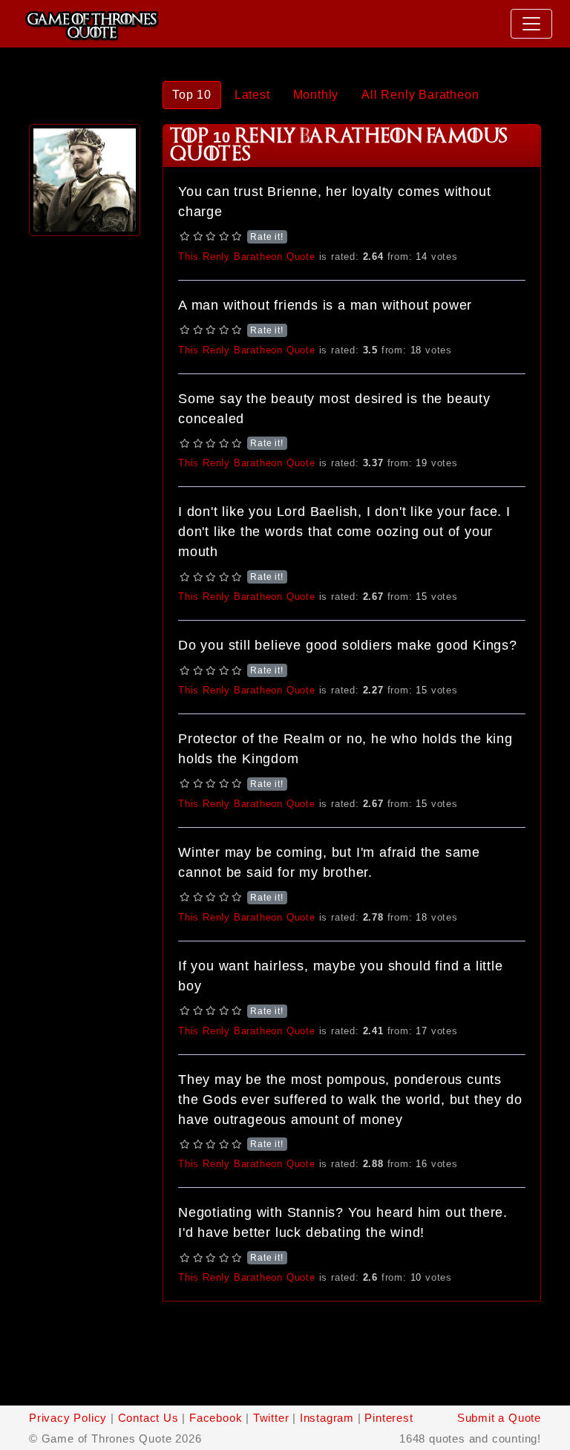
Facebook (215, 1417)
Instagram (327, 1417)
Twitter (271, 1417)
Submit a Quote (499, 1417)
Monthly (316, 94)
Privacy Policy (68, 1417)
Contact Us (148, 1417)
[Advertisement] (84, 462)
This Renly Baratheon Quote (246, 256)
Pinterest (388, 1417)
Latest (252, 94)
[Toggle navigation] (531, 24)
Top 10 (192, 94)
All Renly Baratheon (420, 94)
